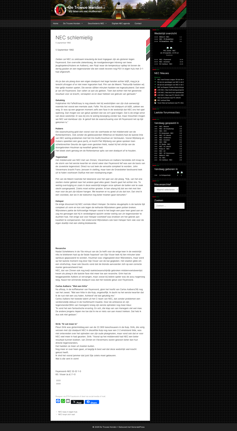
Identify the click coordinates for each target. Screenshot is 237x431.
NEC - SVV (163, 131)
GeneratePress (138, 427)
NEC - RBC (163, 142)
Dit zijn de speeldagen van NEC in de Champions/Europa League (179, 85)
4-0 (181, 131)
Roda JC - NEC (164, 149)
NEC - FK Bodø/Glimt (166, 39)
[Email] (67, 402)
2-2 (181, 153)
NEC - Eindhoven (165, 138)
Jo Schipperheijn (165, 175)
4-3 (181, 149)
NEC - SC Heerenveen (167, 153)
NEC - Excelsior (164, 62)
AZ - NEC (162, 158)
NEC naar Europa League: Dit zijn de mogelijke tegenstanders (178, 79)
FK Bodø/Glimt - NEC (166, 41)
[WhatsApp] (62, 402)
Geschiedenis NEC (96, 23)
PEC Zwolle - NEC (169, 51)
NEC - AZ (162, 151)
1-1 (181, 144)
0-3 (181, 133)
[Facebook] (58, 402)
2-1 (181, 135)
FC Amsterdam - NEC (166, 133)
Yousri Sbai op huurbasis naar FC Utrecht (171, 103)
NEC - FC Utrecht (165, 135)
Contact (138, 23)
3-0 (181, 142)
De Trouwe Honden (71, 23)
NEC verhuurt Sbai (163, 100)
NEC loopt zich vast (66, 414)
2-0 (181, 129)
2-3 (181, 146)
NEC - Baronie (164, 126)
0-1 (181, 140)
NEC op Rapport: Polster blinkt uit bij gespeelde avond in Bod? (178, 87)
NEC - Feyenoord (165, 59)
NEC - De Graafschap (166, 129)
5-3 (181, 126)
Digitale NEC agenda (121, 23)
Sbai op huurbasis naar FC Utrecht (169, 98)
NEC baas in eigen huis (67, 412)
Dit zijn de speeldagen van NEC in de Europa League (175, 82)
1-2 (181, 151)
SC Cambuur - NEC (165, 64)
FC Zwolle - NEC (164, 144)
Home (55, 23)
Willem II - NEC (164, 37)
